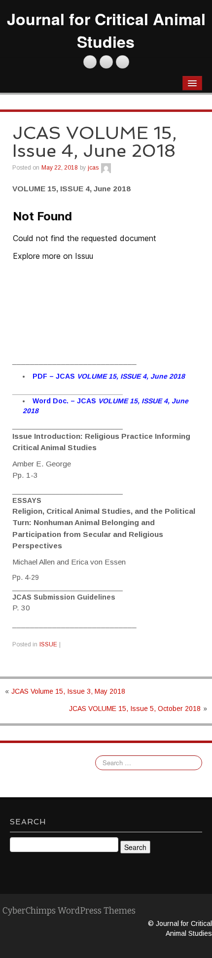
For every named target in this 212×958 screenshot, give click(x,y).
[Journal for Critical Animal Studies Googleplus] (122, 62)
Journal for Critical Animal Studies (106, 30)
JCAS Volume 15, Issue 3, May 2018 (68, 691)
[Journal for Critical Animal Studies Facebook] (106, 62)
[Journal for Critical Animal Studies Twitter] (90, 62)
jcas (93, 167)
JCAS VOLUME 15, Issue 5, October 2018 (135, 708)
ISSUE (48, 644)
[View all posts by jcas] (106, 167)
